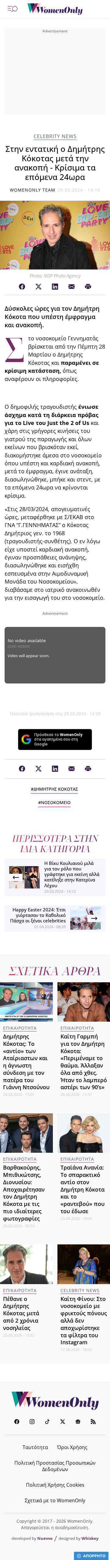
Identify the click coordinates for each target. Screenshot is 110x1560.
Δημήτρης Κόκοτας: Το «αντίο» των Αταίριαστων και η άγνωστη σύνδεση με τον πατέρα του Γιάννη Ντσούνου (26, 1062)
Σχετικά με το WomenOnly (55, 1500)
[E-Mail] (71, 287)
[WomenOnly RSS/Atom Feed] (93, 1422)
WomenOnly (55, 1401)
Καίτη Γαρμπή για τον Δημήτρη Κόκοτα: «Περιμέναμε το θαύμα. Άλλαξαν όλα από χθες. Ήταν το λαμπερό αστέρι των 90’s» (84, 1062)
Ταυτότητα (35, 1447)
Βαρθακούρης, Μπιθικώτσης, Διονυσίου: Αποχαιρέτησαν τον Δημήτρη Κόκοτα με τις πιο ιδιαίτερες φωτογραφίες (24, 1193)
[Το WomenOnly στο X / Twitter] (63, 1422)
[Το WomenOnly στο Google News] (78, 1422)
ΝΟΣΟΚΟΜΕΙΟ (56, 802)
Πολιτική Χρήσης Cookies (55, 1484)
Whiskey (90, 1538)
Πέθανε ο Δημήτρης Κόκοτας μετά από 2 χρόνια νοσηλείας (21, 1313)
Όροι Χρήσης (72, 1447)
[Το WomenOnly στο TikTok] (47, 1422)
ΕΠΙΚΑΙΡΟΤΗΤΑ (20, 1028)
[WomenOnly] (55, 9)
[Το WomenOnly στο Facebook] (17, 1422)
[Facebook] (22, 287)
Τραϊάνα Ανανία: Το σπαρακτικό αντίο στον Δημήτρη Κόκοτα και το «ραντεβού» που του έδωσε (83, 1189)
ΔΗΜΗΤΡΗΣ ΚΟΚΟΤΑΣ (56, 789)
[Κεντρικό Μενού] (12, 9)
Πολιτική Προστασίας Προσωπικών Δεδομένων (55, 1466)
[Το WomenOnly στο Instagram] (32, 1422)
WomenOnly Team (33, 190)
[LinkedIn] (55, 287)
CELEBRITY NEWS (55, 136)
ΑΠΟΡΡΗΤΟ (94, 1555)
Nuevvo (45, 1538)
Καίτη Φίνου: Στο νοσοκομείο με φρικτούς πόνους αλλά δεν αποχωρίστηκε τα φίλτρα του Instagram (84, 1320)
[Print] (88, 287)
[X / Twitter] (38, 287)
